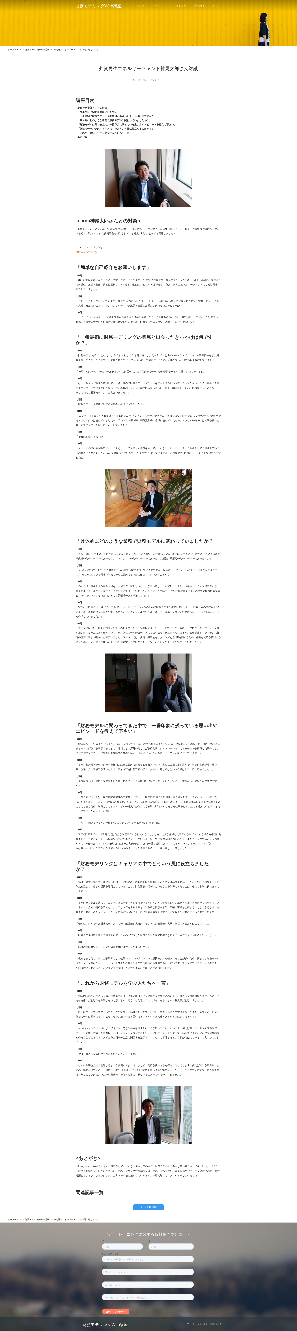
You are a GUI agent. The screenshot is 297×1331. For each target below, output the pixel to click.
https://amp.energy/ (87, 251)
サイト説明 (181, 5)
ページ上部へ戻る (148, 1207)
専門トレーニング (162, 5)
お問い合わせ (198, 5)
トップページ (143, 5)
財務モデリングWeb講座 (37, 49)
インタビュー (156, 80)
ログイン (214, 5)
